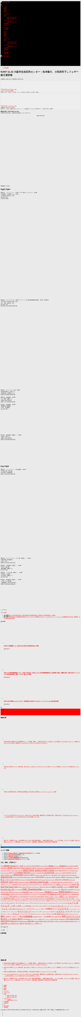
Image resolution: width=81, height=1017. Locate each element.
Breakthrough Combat (50, 868)
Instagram (6, 27)
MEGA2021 (66, 884)
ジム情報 (18, 906)
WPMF (44, 898)
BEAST (46, 866)
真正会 (62, 921)
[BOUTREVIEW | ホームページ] (5, 2)
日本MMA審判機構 (26, 919)
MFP (70, 884)
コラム (41, 903)
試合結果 (6, 67)
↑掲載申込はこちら (12, 21)
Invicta (19, 877)
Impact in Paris (65, 875)
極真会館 (31, 921)
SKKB (40, 894)
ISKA (25, 877)
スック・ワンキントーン (12, 909)
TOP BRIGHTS (24, 896)
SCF (17, 894)
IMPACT (59, 875)
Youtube (6, 29)
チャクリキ (30, 909)
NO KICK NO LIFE (7, 889)
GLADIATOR (49, 873)
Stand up (53, 894)
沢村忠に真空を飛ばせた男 (50, 921)
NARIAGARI (42, 887)
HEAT (32, 875)
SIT (38, 894)
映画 (55, 919)
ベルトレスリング (13, 911)
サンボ (65, 903)
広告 (52, 916)
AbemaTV (14, 866)
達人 (23, 923)
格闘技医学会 (14, 921)
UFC (61, 896)
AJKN (28, 866)
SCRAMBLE (20, 894)
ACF (21, 866)
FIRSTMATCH (33, 873)
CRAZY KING (3, 870)
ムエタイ (60, 911)
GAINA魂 (38, 873)
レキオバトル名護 (51, 914)
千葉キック (41, 916)
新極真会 (14, 919)
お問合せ (6, 24)
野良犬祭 (28, 923)
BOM (10, 868)
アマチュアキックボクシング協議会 (42, 900)
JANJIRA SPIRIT (47, 877)
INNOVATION (6, 877)
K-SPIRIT (7, 880)
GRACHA (11, 875)
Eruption (73, 870)
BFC (55, 866)
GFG (42, 873)
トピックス (7, 14)
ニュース (6, 12)
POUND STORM (5, 892)
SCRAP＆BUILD (34, 894)
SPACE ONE (45, 894)
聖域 (5, 923)
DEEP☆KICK (48, 870)
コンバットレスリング (50, 903)
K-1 (2, 879)
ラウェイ (15, 914)
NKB (76, 887)
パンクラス (63, 908)
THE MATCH (13, 897)
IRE (22, 877)
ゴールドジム (60, 903)
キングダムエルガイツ (8, 903)
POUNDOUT (71, 889)
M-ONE (45, 884)
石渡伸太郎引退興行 (69, 921)
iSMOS (28, 877)
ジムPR (12, 906)
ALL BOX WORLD (35, 866)
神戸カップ (77, 921)
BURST (59, 868)
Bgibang (57, 866)
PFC (62, 889)
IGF (52, 875)
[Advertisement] (29, 62)
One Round (44, 889)
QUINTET (25, 892)
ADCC (25, 866)
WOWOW (41, 899)
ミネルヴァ (52, 911)
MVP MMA (33, 887)
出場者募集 (28, 916)
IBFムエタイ (48, 875)
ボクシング (34, 911)
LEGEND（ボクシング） (6, 884)
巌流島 (49, 916)
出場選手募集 (35, 916)
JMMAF (63, 877)
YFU (56, 899)
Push (5, 9)
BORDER (14, 868)
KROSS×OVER (36, 882)
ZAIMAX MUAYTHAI (66, 899)
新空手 (20, 919)
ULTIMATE (66, 896)
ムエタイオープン (71, 911)
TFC (1, 896)
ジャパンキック (57, 906)
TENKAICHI (75, 894)
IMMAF (55, 875)
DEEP (26, 870)
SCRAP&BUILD (26, 894)
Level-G (28, 884)
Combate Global (76, 868)
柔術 (67, 919)
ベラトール (7, 911)
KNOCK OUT (7, 882)
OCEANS (19, 889)
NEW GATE (48, 887)
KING (46, 880)
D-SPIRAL (13, 870)
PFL (65, 889)
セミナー (24, 909)
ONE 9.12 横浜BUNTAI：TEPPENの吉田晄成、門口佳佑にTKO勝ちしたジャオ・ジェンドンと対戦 (30, 791)
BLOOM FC (4, 868)
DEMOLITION (62, 870)
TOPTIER (31, 896)
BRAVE (23, 868)
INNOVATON (15, 877)
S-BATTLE (13, 894)
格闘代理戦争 (5, 921)
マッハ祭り (39, 911)
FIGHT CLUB (12, 873)
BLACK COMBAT (73, 866)
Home (5, 7)
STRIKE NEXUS (62, 894)
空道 (2, 923)
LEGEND (65, 882)
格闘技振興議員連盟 (22, 921)
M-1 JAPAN (34, 884)
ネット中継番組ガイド (49, 909)
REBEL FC (32, 892)
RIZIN (67, 892)
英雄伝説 (9, 923)
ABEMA (6, 866)
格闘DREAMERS (74, 919)
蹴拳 (21, 923)
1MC (2, 866)
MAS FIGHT (50, 884)
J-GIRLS (32, 877)
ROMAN (3, 894)
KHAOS (17, 880)
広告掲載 (6, 23)
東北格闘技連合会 (62, 919)
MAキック (60, 884)
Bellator (51, 866)
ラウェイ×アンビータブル (27, 914)
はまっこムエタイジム (30, 900)
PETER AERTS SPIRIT (56, 889)
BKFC (67, 866)
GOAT (7, 875)
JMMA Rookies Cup (70, 877)
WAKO (2, 898)
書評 (58, 919)
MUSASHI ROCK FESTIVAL (24, 887)
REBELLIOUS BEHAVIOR (40, 892)
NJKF (5, 612)
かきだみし (4, 900)
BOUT (19, 868)
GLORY (68, 873)
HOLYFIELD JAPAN (38, 875)
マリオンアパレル (45, 911)
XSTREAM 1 (50, 899)
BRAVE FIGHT (31, 868)
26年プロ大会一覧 (12, 17)
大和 (45, 916)
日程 (5, 15)
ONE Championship (32, 889)
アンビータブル (67, 900)
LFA (31, 884)
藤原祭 (13, 923)
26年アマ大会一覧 (12, 18)
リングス (43, 914)
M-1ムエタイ (40, 884)
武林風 (40, 921)
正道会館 (36, 921)
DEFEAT (56, 870)
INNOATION (74, 875)
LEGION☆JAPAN (21, 884)
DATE (16, 870)
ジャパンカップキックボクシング (40, 906)
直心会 (58, 921)
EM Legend (68, 870)
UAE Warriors (56, 896)
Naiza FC (37, 887)
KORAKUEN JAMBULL (24, 882)
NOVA (16, 889)
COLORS (69, 868)
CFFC (62, 868)
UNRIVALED (72, 896)
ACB (19, 866)
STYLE (69, 894)
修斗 (3, 916)
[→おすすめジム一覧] (11, 89)
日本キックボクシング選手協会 (48, 919)
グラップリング (34, 903)
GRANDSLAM (26, 875)
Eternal (76, 870)
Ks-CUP (50, 882)
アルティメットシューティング (56, 900)
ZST (72, 899)
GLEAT (64, 873)
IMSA (70, 875)
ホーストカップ (24, 911)
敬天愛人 (60, 916)
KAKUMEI (11, 880)
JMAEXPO (58, 877)
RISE (61, 892)
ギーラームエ (20, 903)
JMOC (77, 877)
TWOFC (47, 896)
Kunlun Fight (56, 882)
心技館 (55, 916)
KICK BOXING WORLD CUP (33, 880)
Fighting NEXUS (23, 873)
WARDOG (7, 899)
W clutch (23, 899)
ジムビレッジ (7, 20)
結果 (5, 11)
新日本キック (6, 919)
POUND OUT (77, 889)
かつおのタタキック (11, 900)
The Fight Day (6, 896)
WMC (37, 899)
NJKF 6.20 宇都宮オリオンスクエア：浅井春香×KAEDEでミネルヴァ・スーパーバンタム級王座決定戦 (31, 701)
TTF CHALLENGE (39, 897)
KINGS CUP (72, 880)
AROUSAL (42, 866)
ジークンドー (67, 906)
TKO (19, 896)
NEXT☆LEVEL (57, 887)
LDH (61, 882)
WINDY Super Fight (30, 899)
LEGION (14, 884)
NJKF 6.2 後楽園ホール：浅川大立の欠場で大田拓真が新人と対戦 (21, 645)
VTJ (77, 896)
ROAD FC (76, 892)
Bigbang (63, 866)
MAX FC (54, 884)
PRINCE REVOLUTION (17, 892)
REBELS (49, 892)
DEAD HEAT (20, 870)
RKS (72, 892)
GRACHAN (18, 875)
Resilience (56, 892)
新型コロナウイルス (71, 916)
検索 (5, 8)
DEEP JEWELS (35, 870)
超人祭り (17, 923)
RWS (8, 894)
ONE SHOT (49, 889)
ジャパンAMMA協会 (26, 906)
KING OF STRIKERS (62, 880)
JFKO (53, 877)
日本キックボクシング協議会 (36, 919)
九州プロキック (62, 914)
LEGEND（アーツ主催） (73, 882)
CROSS (8, 870)
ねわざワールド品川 (20, 900)
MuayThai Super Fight (9, 887)
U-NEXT (51, 896)
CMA (65, 868)
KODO (16, 882)
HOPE (44, 875)
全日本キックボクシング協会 (14, 916)
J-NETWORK (39, 877)
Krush (45, 882)
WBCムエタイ (16, 899)
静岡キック (39, 923)
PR (10, 892)
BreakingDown (40, 868)
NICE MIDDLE (66, 887)
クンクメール (27, 903)
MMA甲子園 (75, 884)
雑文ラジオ (33, 923)
